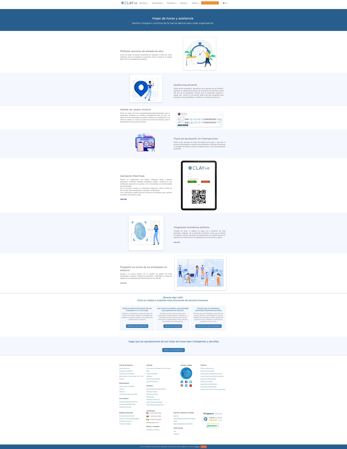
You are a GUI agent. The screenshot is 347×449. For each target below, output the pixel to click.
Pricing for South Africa (126, 416)
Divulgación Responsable (208, 387)
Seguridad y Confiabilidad (209, 384)
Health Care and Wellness (154, 402)
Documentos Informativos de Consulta (158, 368)
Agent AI (122, 391)
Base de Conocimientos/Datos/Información (185, 417)
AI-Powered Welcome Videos (128, 394)
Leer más (177, 242)
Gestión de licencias (173, 326)
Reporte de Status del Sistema (183, 424)
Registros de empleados (137, 326)
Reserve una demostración (173, 350)
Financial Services (152, 394)
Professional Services (153, 399)
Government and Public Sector (156, 389)
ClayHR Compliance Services (128, 402)
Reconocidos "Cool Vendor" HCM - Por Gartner (131, 378)
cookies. (197, 446)
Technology (150, 397)
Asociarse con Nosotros (126, 373)
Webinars (149, 376)
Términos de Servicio (207, 368)
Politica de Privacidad (207, 371)
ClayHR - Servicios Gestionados (129, 418)
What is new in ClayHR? (126, 386)
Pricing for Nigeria (125, 424)
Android (176, 434)
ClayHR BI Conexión (125, 421)
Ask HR (121, 389)
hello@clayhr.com (152, 422)
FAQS (175, 421)
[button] (143, 3)
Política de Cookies (207, 381)
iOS (175, 431)
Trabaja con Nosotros (126, 371)
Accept (203, 446)
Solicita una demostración (210, 2)
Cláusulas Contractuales (208, 379)
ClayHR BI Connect (125, 407)
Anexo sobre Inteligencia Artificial (211, 373)
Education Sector (151, 391)
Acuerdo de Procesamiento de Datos (212, 376)
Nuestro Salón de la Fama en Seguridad (213, 389)
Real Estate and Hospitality (154, 405)
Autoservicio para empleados (208, 326)
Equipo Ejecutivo (124, 368)
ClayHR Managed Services (127, 404)
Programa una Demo (152, 429)
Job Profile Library (152, 381)
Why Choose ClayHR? (153, 379)
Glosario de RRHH (152, 373)
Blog (147, 371)
